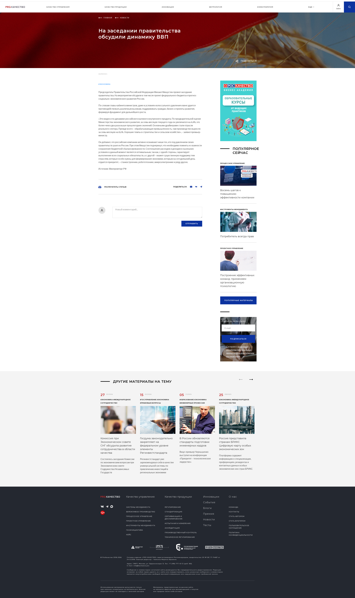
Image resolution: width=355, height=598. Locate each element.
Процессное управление (139, 516)
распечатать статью (115, 187)
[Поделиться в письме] (189, 186)
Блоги (207, 508)
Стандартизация (173, 512)
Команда (233, 507)
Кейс (128, 535)
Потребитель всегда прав (237, 236)
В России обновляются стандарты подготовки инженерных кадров (195, 442)
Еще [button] (310, 7)
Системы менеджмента (138, 507)
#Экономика (104, 84)
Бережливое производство (140, 512)
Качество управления (58, 7)
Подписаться (238, 339)
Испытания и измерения (178, 523)
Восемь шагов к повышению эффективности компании (237, 194)
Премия (208, 513)
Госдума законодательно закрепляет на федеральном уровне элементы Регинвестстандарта (156, 445)
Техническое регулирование (180, 537)
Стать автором (236, 516)
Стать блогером (237, 521)
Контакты (234, 512)
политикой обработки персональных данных (239, 349)
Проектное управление (138, 521)
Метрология (215, 7)
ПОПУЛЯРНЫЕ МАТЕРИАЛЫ (238, 300)
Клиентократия (265, 7)
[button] (251, 382)
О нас (233, 496)
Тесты (207, 525)
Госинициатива (134, 530)
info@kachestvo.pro (141, 566)
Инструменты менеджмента (140, 525)
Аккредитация (172, 528)
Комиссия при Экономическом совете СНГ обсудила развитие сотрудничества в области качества (118, 445)
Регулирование (173, 507)
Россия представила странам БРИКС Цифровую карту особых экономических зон (235, 444)
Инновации (168, 7)
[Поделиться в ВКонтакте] (194, 186)
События (209, 502)
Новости (209, 519)
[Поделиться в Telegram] (199, 186)
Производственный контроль (181, 533)
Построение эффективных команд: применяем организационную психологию (237, 281)
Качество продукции (116, 7)
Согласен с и (240, 351)
